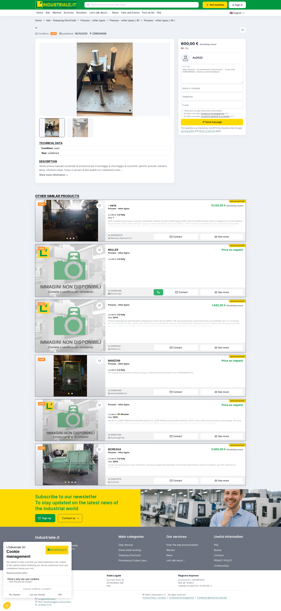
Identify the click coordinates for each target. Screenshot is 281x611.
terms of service (207, 131)
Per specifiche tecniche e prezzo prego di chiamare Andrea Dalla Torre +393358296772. (151, 373)
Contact (177, 236)
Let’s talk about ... (99, 12)
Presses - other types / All (124, 20)
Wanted (57, 12)
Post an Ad (148, 12)
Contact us (68, 518)
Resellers (81, 12)
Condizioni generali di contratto (215, 116)
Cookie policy (221, 565)
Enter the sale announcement (182, 544)
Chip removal (126, 544)
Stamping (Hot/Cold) (130, 555)
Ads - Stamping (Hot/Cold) (61, 20)
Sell (217, 4)
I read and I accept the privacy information (203, 111)
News (115, 12)
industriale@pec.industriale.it (57, 602)
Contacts (219, 555)
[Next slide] (163, 79)
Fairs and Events (130, 12)
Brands (217, 550)
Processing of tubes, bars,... (134, 560)
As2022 (198, 57)
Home (39, 12)
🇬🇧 (235, 12)
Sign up (46, 518)
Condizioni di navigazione (212, 113)
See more (223, 236)
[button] (67, 238)
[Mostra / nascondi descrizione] (54, 175)
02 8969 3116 (44, 605)
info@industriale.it (46, 599)
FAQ (159, 12)
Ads (48, 12)
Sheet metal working (130, 550)
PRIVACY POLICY (223, 560)
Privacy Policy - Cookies (154, 597)
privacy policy (187, 131)
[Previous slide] (40, 220)
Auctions (69, 12)
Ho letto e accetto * (206, 113)
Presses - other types (93, 20)
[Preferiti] (242, 30)
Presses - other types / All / (159, 20)
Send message (213, 122)
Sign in (238, 4)
